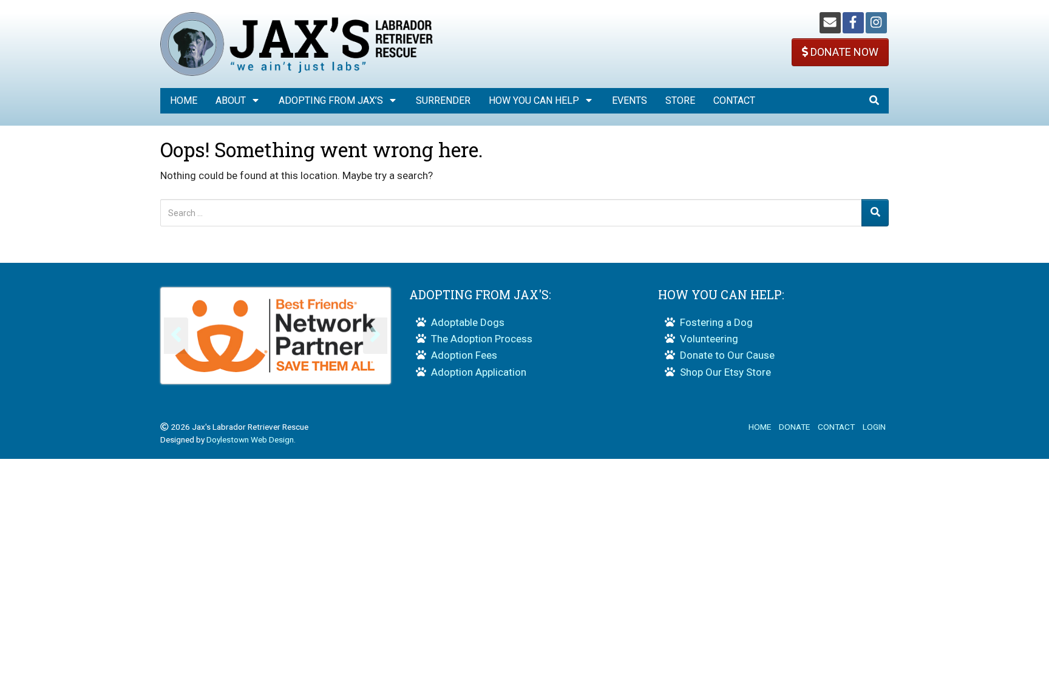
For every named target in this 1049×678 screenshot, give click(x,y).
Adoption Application (478, 372)
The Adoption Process (481, 339)
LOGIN (874, 427)
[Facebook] (853, 22)
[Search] (875, 212)
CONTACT (836, 427)
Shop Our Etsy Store (725, 372)
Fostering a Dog (716, 322)
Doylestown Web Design (250, 439)
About (231, 100)
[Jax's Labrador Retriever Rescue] (296, 43)
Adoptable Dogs (467, 322)
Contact (734, 100)
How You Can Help (534, 100)
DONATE (794, 427)
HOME (760, 427)
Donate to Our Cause (727, 355)
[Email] (830, 22)
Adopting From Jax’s (331, 100)
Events (629, 100)
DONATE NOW (843, 52)
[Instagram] (876, 22)
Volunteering (709, 339)
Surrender (443, 100)
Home (183, 100)
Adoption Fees (464, 355)
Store (680, 100)
